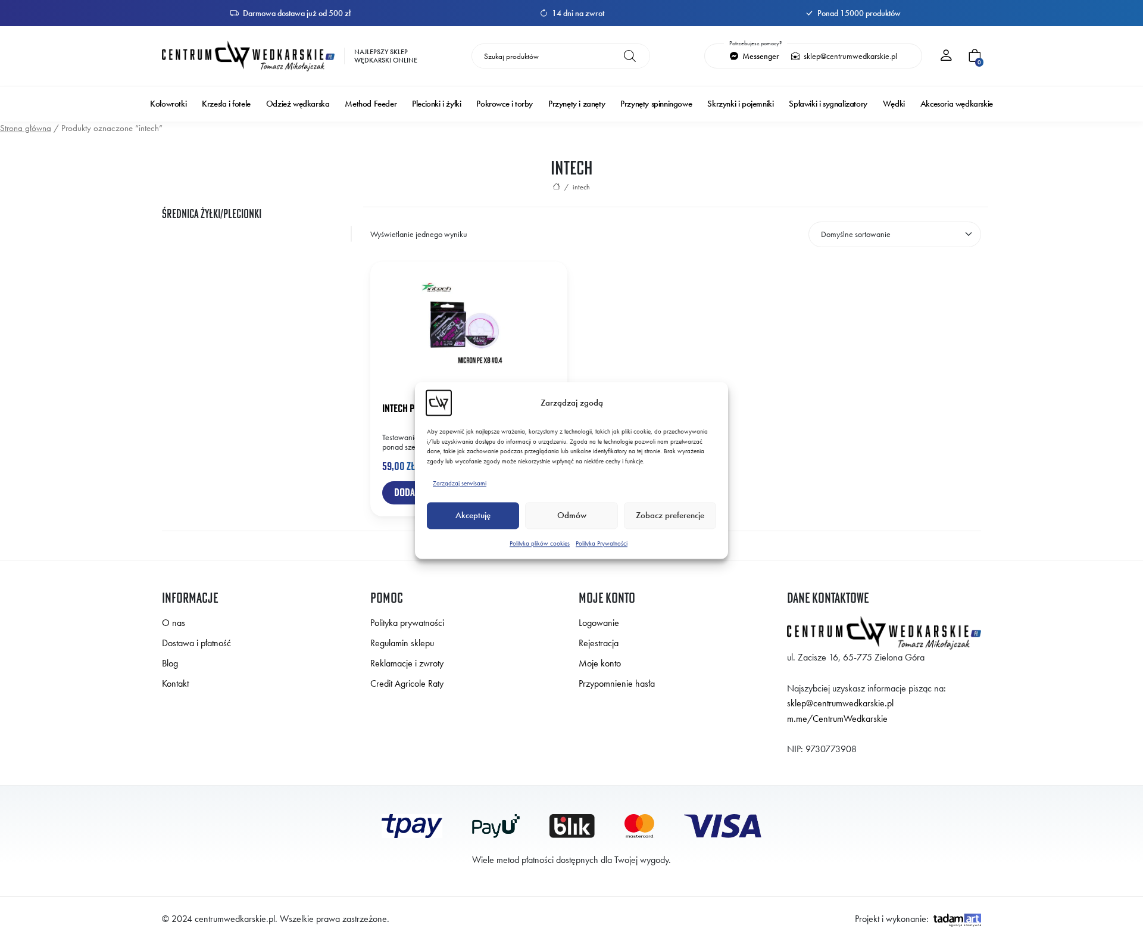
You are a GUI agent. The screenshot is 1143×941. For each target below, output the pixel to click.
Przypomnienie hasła (617, 683)
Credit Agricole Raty (407, 683)
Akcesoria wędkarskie (956, 103)
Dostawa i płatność (196, 643)
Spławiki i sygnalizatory (828, 103)
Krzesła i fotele (226, 103)
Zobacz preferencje (670, 516)
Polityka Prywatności (601, 543)
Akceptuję (473, 516)
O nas (173, 622)
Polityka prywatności (407, 622)
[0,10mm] (259, 234)
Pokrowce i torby (504, 103)
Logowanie (599, 622)
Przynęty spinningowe (656, 103)
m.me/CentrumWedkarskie (837, 718)
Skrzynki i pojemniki (740, 103)
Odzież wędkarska (298, 103)
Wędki (894, 103)
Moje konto (600, 663)
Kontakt (175, 683)
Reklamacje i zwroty (407, 663)
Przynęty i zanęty (576, 103)
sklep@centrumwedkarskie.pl (849, 56)
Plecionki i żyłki (436, 103)
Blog (170, 663)
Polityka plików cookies (540, 543)
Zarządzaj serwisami (459, 483)
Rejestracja (599, 643)
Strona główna (25, 128)
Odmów (571, 516)
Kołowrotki (168, 103)
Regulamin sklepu (402, 643)
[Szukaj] (629, 56)
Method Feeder (370, 103)
